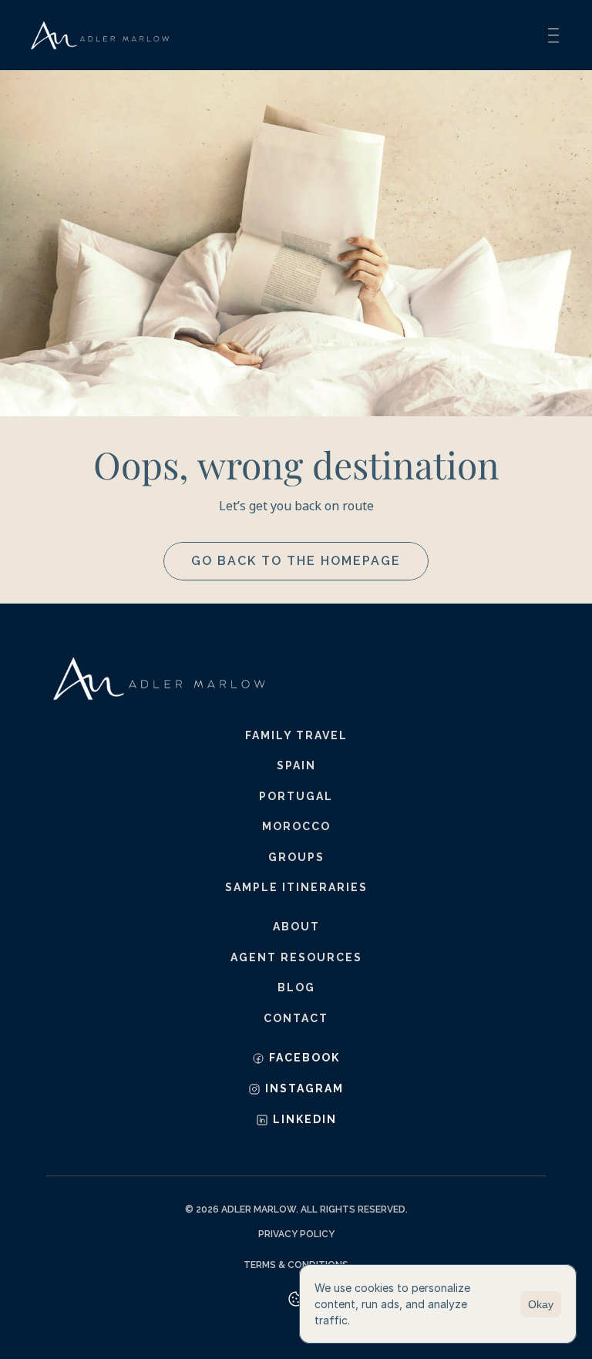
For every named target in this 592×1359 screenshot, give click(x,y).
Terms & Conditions (296, 1265)
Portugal (296, 796)
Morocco (296, 826)
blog (296, 987)
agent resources (296, 957)
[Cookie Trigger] (296, 1299)
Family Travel (296, 735)
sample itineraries (296, 887)
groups (296, 857)
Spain (296, 765)
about (296, 926)
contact (296, 1018)
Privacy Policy (296, 1234)
